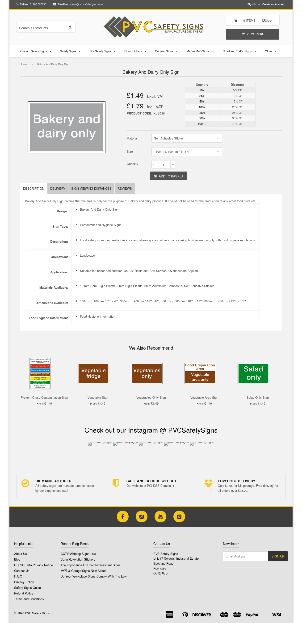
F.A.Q (18, 576)
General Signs (164, 51)
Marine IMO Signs (198, 51)
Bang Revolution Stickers (78, 559)
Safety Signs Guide (27, 587)
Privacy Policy (24, 582)
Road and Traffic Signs (237, 51)
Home (24, 64)
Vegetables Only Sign (151, 397)
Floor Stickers (133, 51)
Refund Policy (23, 593)
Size (130, 151)
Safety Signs (68, 51)
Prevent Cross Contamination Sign (44, 397)
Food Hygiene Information (97, 316)
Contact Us (21, 570)
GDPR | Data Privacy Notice (33, 565)
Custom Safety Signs (33, 51)
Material (132, 138)
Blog (17, 559)
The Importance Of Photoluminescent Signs (91, 565)
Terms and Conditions (29, 599)
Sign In (251, 4)
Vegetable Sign (98, 397)
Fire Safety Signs (100, 51)
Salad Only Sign (258, 397)
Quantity (132, 163)
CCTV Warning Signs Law (78, 553)
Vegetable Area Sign (204, 397)
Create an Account (273, 4)
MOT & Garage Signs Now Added (83, 570)
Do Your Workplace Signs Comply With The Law (93, 576)
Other (268, 51)
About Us (20, 553)
